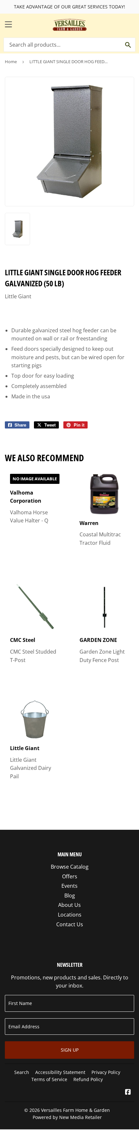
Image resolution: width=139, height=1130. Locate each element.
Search (21, 1072)
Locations (69, 914)
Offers (69, 876)
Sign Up (70, 1050)
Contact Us (69, 924)
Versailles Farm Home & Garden (75, 1110)
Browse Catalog (70, 866)
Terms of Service (49, 1079)
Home (11, 61)
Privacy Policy (105, 1072)
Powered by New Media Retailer (67, 1117)
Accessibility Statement (60, 1072)
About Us (69, 904)
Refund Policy (88, 1079)
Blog (69, 895)
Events (69, 885)
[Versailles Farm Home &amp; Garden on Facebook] (128, 1092)
